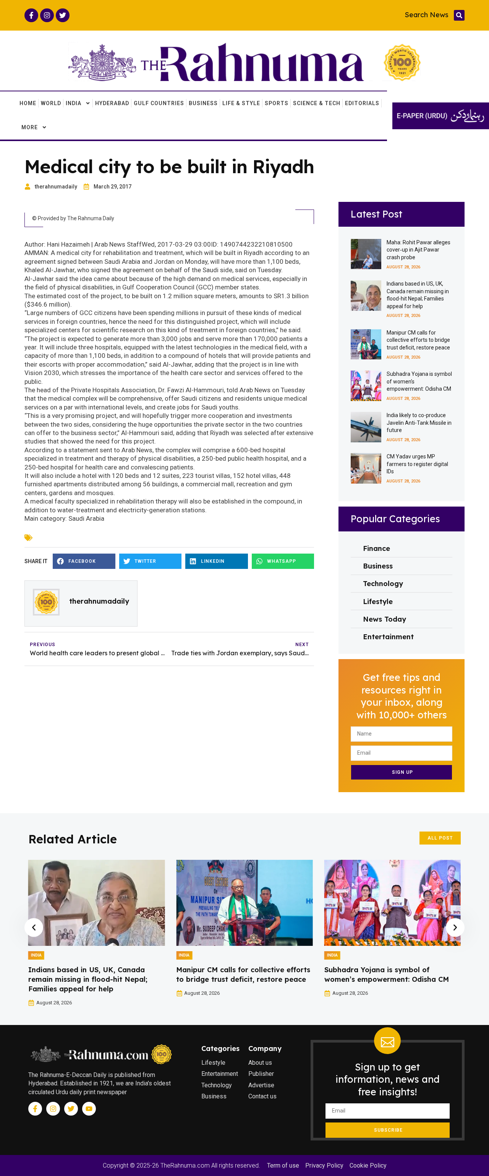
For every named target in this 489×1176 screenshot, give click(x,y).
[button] (459, 15)
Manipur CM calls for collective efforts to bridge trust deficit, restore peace (418, 340)
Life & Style (241, 103)
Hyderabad (112, 103)
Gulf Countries (159, 103)
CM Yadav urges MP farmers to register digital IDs (417, 463)
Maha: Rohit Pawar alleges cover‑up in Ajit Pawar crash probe (418, 249)
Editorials (362, 103)
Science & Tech (316, 103)
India (73, 103)
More (29, 127)
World (51, 103)
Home (27, 103)
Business (203, 103)
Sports (276, 103)
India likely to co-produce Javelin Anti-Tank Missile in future (419, 422)
